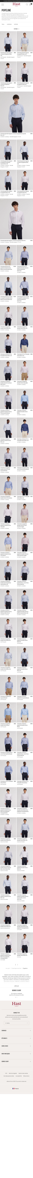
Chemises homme (16, 968)
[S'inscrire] (27, 1023)
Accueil (8, 968)
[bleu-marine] (2, 358)
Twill (3, 24)
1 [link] (15, 964)
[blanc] (2, 59)
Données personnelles (9, 1059)
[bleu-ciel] (3, 89)
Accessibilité (19, 1059)
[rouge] (2, 415)
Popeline (25, 968)
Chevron (9, 24)
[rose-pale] (21, 167)
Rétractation (26, 1059)
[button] (27, 4)
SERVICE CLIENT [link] (16, 990)
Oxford (16, 24)
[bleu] (3, 59)
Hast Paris (10, 1064)
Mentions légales (13, 1056)
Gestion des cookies (23, 1056)
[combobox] (16, 1071)
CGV (6, 1056)
